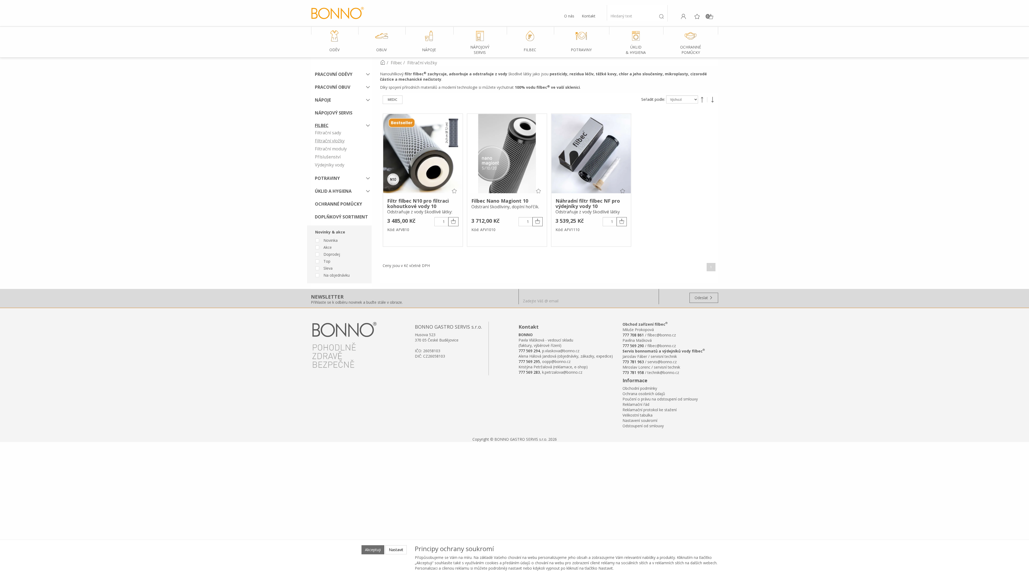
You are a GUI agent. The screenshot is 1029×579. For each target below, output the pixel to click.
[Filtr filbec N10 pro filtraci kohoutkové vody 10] (423, 154)
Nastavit (396, 549)
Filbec (322, 125)
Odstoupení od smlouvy (643, 425)
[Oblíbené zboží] (697, 16)
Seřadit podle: (653, 99)
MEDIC (392, 99)
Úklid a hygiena (333, 191)
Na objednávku (336, 275)
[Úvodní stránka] (382, 63)
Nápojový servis (333, 113)
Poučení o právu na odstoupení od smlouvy (660, 399)
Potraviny (327, 178)
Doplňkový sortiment (341, 217)
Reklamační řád (635, 404)
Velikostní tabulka (637, 415)
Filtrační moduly (331, 149)
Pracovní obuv (332, 87)
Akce (327, 247)
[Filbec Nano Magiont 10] (507, 154)
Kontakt (588, 15)
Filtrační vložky (330, 141)
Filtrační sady (328, 133)
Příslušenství (328, 157)
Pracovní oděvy (333, 74)
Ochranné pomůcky (338, 204)
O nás (569, 15)
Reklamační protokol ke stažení (649, 409)
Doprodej (331, 254)
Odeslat (702, 297)
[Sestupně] (712, 100)
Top (326, 261)
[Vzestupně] (702, 100)
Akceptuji (373, 549)
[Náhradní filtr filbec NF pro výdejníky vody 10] (591, 154)
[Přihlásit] (683, 16)
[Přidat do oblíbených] (454, 190)
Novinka (330, 240)
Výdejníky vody (329, 165)
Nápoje (323, 100)
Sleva (328, 268)
